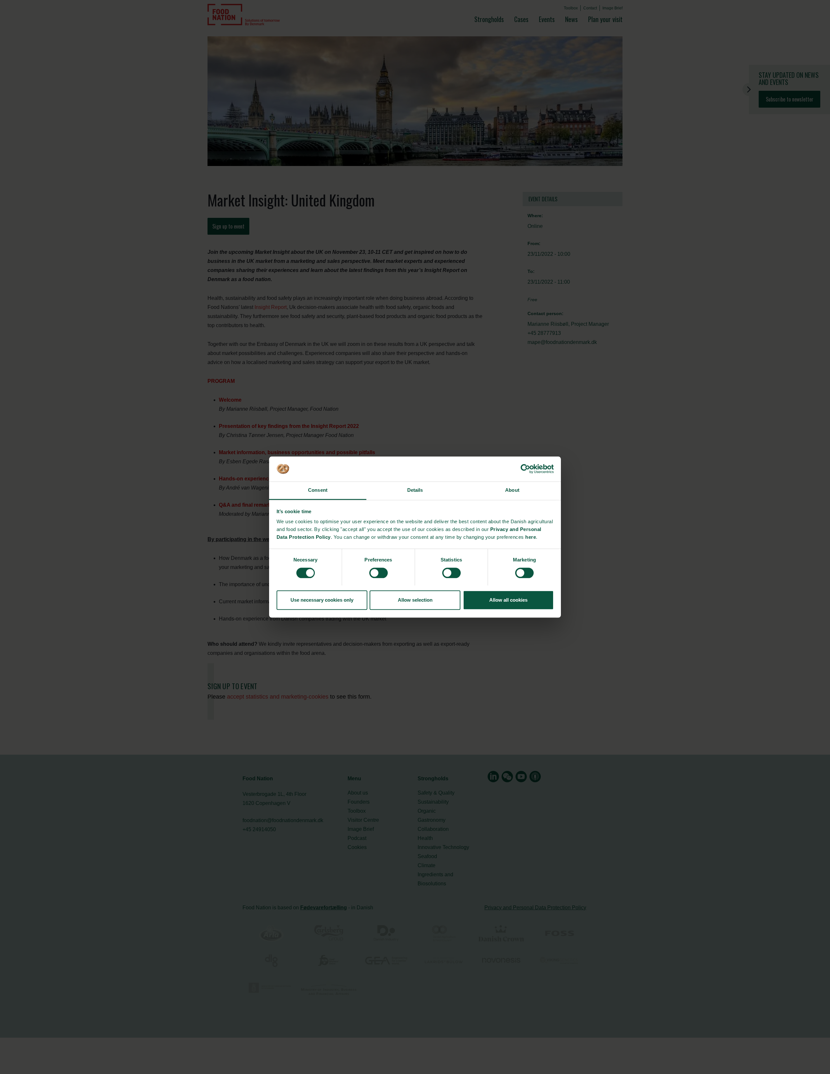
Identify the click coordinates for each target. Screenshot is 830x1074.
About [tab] (512, 490)
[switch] (378, 573)
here (530, 537)
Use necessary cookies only (321, 600)
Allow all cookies (508, 600)
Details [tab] (415, 490)
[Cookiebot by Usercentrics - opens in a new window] (525, 469)
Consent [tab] (317, 490)
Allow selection (415, 600)
